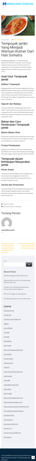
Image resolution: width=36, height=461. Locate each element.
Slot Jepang (7, 346)
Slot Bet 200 (7, 315)
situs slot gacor (8, 420)
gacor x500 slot (8, 328)
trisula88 (6, 337)
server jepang (8, 376)
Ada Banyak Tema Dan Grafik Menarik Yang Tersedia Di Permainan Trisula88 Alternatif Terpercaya (8, 248)
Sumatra (11, 206)
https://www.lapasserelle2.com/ (13, 350)
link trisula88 (8, 394)
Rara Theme (18, 458)
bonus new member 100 (11, 424)
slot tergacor (8, 437)
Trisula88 (6, 332)
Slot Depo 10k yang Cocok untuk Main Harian (17, 299)
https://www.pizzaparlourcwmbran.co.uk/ (16, 407)
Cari (5, 261)
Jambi (7, 206)
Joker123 (6, 367)
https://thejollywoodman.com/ (13, 402)
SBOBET (6, 324)
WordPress (4, 460)
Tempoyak (4, 88)
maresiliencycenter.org (8, 60)
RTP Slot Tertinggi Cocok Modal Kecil (15, 294)
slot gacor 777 (8, 428)
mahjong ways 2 (8, 363)
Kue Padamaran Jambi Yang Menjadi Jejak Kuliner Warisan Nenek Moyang (26, 246)
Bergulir (33, 457)
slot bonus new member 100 (12, 319)
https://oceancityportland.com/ (13, 372)
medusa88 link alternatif (11, 385)
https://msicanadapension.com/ (13, 398)
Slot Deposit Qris (9, 311)
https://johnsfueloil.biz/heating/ (13, 411)
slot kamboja (8, 354)
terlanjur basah (8, 359)
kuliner (12, 204)
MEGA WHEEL (8, 341)
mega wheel (7, 389)
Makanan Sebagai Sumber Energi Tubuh (16, 276)
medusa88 (7, 380)
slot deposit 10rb (9, 415)
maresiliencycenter (17, 455)
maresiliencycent (19, 40)
